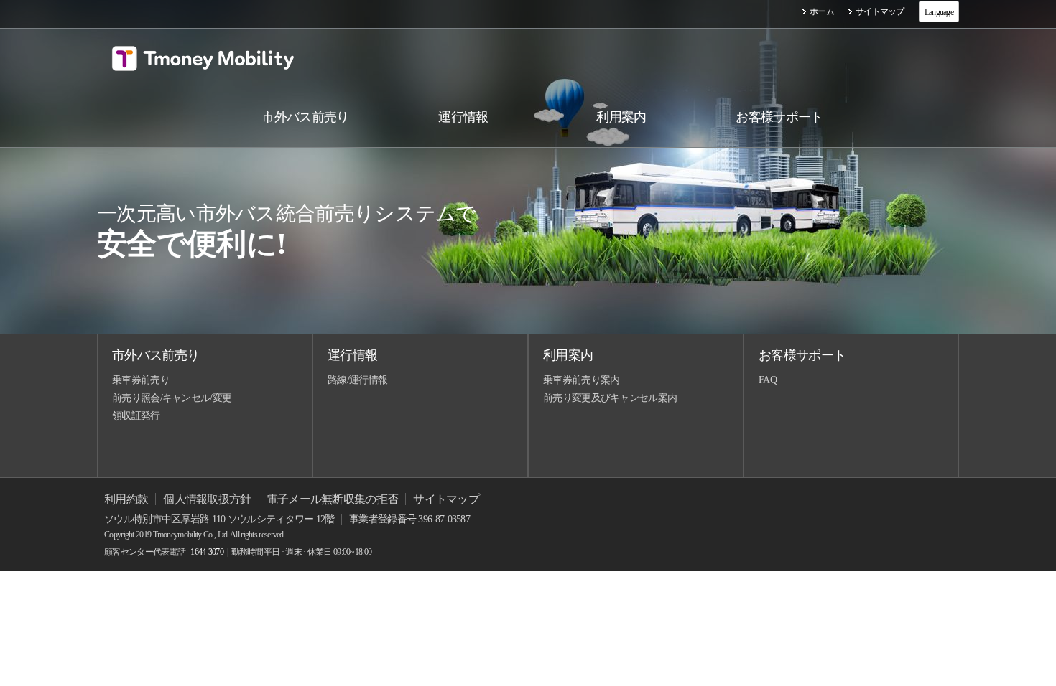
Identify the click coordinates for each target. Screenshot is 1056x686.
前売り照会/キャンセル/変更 (171, 398)
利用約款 (126, 499)
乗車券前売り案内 (581, 380)
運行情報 (352, 355)
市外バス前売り (155, 355)
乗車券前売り (141, 380)
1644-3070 (206, 552)
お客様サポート (802, 355)
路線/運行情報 (357, 380)
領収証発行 (136, 415)
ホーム (822, 11)
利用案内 (568, 355)
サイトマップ (880, 11)
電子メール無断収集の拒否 (333, 499)
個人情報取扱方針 (207, 499)
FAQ (768, 380)
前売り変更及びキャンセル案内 (610, 398)
